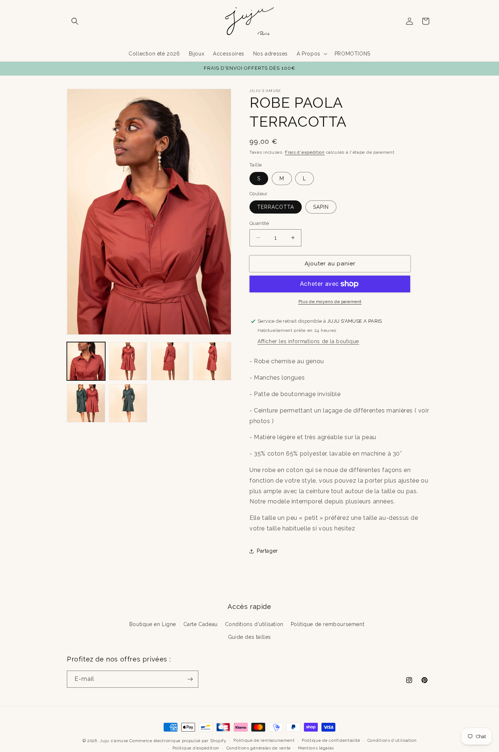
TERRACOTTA (275, 207)
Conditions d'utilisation (254, 624)
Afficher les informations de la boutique (308, 341)
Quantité (259, 223)
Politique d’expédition (195, 747)
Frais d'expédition (305, 152)
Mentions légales (316, 747)
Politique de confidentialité (331, 740)
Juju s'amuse (114, 740)
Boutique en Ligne (152, 624)
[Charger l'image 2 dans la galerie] (128, 361)
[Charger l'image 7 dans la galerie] (128, 403)
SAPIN (321, 207)
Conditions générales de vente (258, 747)
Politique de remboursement (328, 624)
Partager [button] (267, 551)
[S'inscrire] (190, 679)
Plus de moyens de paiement (330, 301)
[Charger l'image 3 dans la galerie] (170, 361)
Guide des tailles (249, 637)
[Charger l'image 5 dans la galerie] (86, 403)
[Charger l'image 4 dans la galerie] (212, 361)
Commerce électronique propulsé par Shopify (177, 740)
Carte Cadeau (200, 624)
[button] (75, 21)
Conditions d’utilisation (392, 740)
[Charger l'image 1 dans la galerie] (86, 361)
